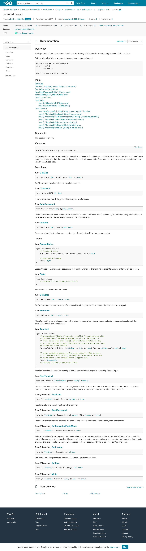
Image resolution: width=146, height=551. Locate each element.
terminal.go (40, 493)
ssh (107, 10)
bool (60, 193)
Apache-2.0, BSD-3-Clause (74, 19)
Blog (94, 522)
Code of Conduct (99, 537)
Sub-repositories (70, 522)
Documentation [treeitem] (12, 48)
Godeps (58, 10)
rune (89, 348)
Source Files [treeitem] (10, 76)
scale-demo (47, 10)
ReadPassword (47, 204)
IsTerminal (45, 188)
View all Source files (134, 487)
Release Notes (98, 529)
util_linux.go (95, 493)
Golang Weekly (127, 537)
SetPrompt (57, 447)
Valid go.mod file (23, 25)
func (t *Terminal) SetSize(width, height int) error (60, 125)
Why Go (79, 3)
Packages (118, 3)
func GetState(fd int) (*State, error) (54, 103)
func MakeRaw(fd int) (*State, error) (54, 106)
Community (133, 3)
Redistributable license (46, 25)
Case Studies (11, 522)
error (79, 177)
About (96, 514)
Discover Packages (10, 10)
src (78, 10)
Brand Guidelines (99, 533)
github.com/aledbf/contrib (30, 10)
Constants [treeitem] (9, 60)
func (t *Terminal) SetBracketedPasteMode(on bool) (61, 119)
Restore (44, 222)
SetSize (56, 463)
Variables (39, 84)
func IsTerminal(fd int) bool (46, 89)
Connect (126, 514)
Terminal (44, 329)
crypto (100, 10)
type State (39, 100)
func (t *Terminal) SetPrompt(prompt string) (58, 122)
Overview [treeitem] (9, 52)
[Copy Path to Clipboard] (120, 10)
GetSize (44, 173)
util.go (65, 493)
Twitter (124, 518)
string (71, 348)
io (54, 381)
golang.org (86, 10)
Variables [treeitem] (9, 63)
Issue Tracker (98, 526)
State (64, 227)
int (52, 177)
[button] (16, 25)
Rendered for (121, 41)
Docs (104, 3)
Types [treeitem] (8, 71)
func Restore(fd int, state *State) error (51, 95)
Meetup (125, 533)
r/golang (125, 529)
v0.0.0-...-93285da (13, 19)
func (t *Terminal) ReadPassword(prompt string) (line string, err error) (69, 117)
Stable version (88, 25)
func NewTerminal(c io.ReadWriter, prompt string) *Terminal (64, 111)
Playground (39, 518)
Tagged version (68, 25)
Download (97, 518)
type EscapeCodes (43, 97)
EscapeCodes (46, 244)
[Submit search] (72, 3)
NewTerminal (46, 376)
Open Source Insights (25, 33)
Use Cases (10, 518)
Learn (93, 3)
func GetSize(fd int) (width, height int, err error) (55, 86)
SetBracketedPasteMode (64, 426)
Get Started (41, 514)
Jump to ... (9, 42)
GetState (44, 295)
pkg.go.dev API (70, 529)
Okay (125, 547)
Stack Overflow (41, 526)
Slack (124, 526)
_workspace (69, 10)
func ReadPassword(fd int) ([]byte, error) (52, 92)
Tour (37, 522)
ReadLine (56, 394)
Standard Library (70, 518)
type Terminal (41, 108)
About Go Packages (71, 526)
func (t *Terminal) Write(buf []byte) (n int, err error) (61, 128)
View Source (138, 147)
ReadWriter (60, 381)
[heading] (10, 3)
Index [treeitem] (8, 56)
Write (54, 474)
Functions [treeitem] (9, 67)
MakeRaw (45, 310)
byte (64, 209)
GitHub (124, 522)
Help (37, 529)
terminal (115, 10)
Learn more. (115, 547)
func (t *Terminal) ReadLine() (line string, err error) (60, 114)
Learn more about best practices (111, 25)
